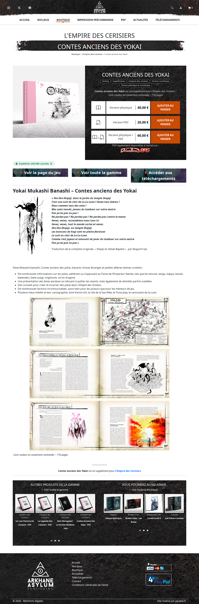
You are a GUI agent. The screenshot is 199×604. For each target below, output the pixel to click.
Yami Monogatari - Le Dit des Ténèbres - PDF (65, 521)
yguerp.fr (180, 601)
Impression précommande (95, 20)
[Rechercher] (172, 8)
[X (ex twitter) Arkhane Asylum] (19, 8)
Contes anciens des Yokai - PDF (86, 519)
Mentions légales (33, 601)
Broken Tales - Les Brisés (133, 518)
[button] (51, 540)
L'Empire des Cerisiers (92, 54)
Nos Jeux (77, 566)
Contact (76, 581)
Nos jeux (43, 20)
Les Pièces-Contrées (174, 516)
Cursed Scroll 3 (154, 516)
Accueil (24, 20)
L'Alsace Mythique (113, 516)
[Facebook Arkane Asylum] (30, 8)
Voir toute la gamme (56, 489)
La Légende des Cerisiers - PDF (45, 519)
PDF (123, 20)
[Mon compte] (181, 8)
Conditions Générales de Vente (90, 585)
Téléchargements (167, 20)
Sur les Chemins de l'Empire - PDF (25, 519)
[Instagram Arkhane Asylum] (8, 8)
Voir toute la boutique (144, 489)
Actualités (140, 20)
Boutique (63, 20)
